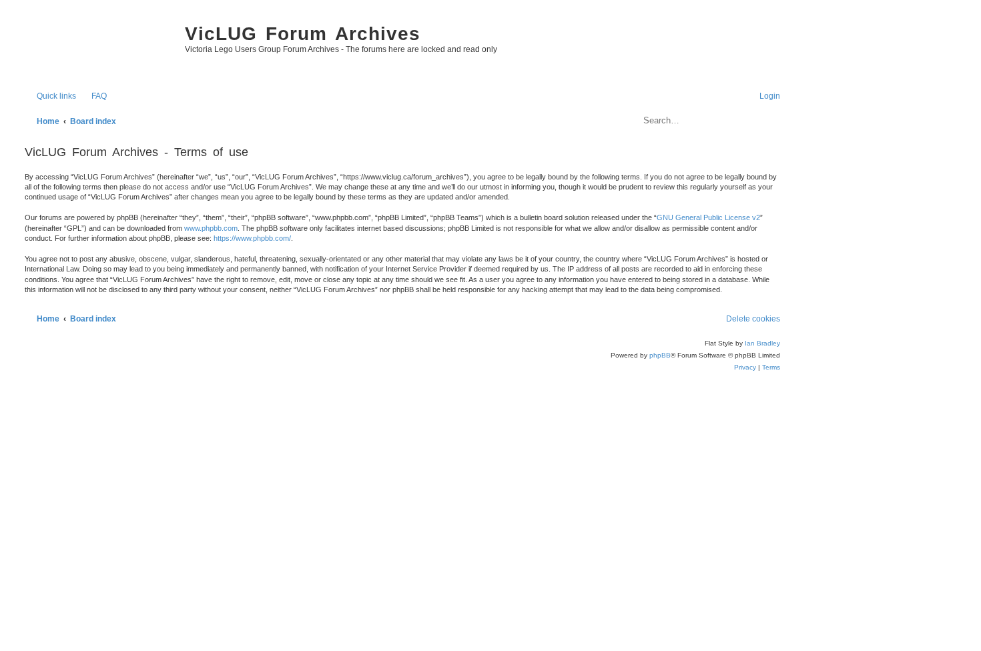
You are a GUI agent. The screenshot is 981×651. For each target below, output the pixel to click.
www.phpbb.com (211, 228)
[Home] (98, 46)
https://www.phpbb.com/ (252, 238)
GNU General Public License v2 (708, 217)
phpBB (660, 355)
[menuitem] (93, 96)
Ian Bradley (762, 343)
